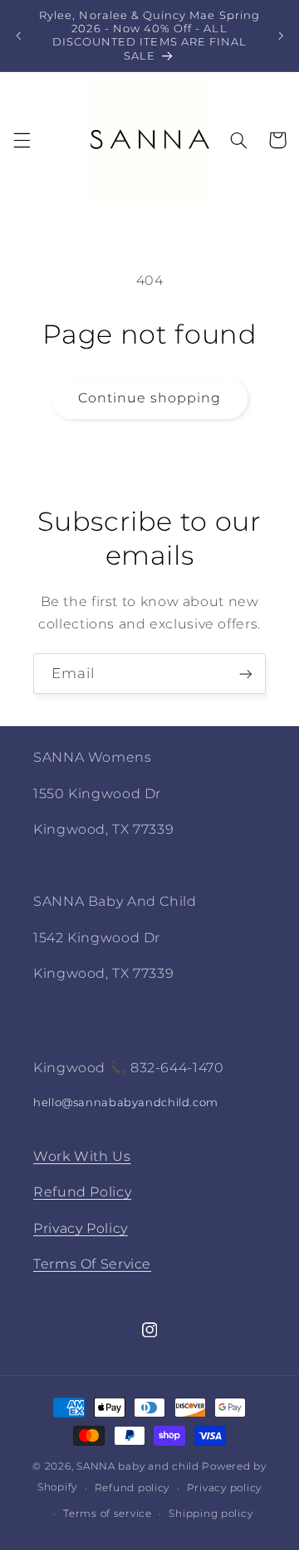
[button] (21, 140)
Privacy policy (224, 1488)
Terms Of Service (92, 1264)
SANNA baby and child (137, 1466)
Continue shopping (150, 398)
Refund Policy (82, 1192)
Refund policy (132, 1488)
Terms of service (107, 1513)
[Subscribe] (246, 673)
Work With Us (82, 1156)
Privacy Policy (80, 1228)
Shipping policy (210, 1513)
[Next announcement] (280, 35)
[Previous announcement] (18, 35)
